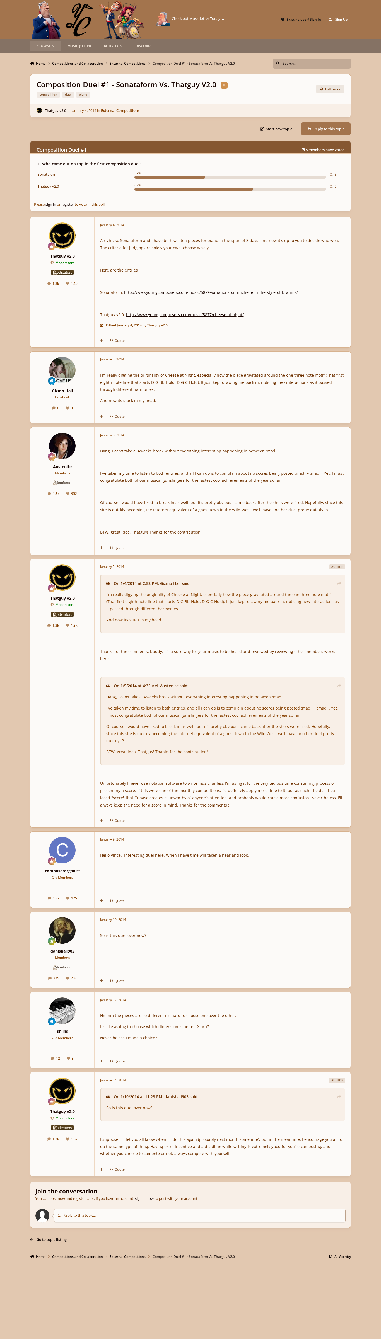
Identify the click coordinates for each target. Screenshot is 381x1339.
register (67, 204)
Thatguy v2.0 (55, 110)
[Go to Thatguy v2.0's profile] (39, 110)
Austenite (62, 466)
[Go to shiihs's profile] (62, 1010)
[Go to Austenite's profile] (62, 446)
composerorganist (62, 870)
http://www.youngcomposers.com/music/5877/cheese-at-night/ (185, 314)
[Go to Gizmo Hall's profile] (62, 370)
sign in (50, 204)
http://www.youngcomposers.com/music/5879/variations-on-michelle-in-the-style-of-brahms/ (211, 292)
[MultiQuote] (101, 340)
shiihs (62, 1031)
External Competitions (120, 110)
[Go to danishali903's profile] (62, 930)
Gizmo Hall (62, 390)
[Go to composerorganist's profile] (62, 850)
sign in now (144, 1198)
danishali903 (62, 951)
